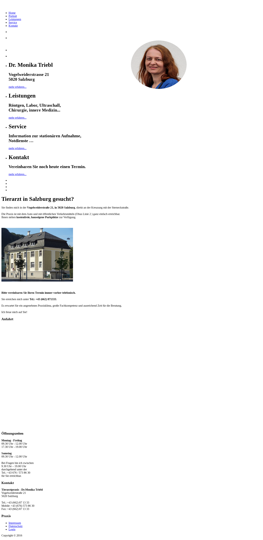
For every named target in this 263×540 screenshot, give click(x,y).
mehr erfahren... (17, 86)
